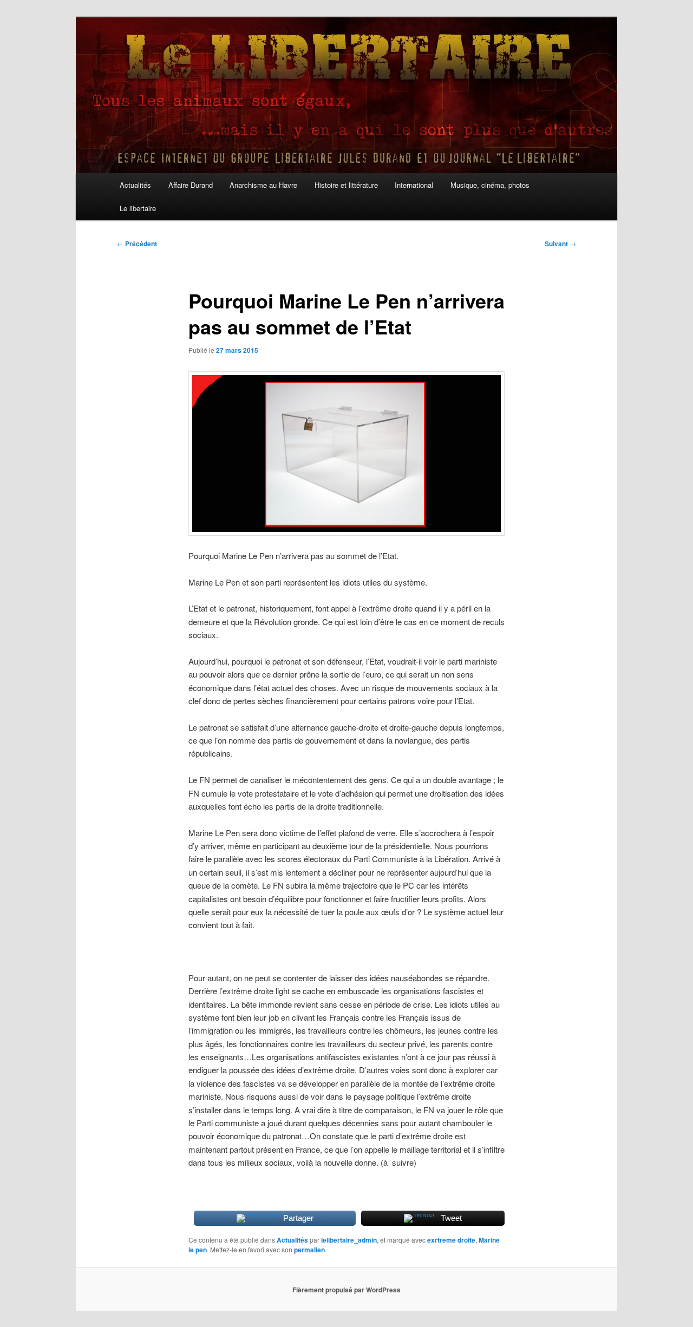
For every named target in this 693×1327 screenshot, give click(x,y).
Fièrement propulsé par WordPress (346, 1290)
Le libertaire (138, 208)
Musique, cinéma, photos (489, 185)
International (414, 185)
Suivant (560, 243)
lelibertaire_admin (349, 1240)
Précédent (137, 243)
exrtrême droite (451, 1240)
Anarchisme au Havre (263, 185)
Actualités (135, 185)
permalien (309, 1249)
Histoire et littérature (346, 185)
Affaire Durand (190, 185)
